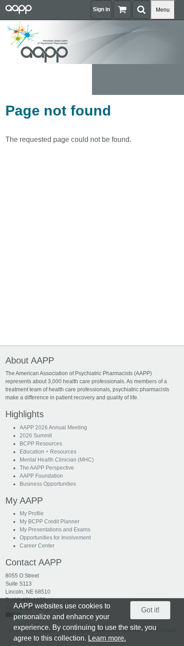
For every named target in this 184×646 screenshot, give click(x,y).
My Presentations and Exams (55, 529)
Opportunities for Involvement (55, 538)
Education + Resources (48, 452)
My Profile (32, 513)
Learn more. (107, 638)
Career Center (37, 546)
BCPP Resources (41, 444)
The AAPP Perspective (47, 468)
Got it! (150, 610)
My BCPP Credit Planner (49, 521)
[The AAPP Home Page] (92, 41)
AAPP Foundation (41, 476)
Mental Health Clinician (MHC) (57, 460)
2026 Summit (36, 435)
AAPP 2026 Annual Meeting (53, 427)
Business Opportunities (48, 484)
